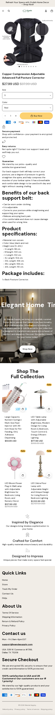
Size (4, 89)
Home (5, 580)
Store (5, 584)
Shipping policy (46, 709)
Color (4, 102)
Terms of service (33, 709)
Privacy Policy (8, 625)
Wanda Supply (30, 705)
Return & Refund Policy (13, 621)
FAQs (4, 598)
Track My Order (9, 589)
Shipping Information (12, 617)
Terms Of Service (10, 612)
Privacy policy (20, 709)
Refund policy (8, 709)
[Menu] (3, 11)
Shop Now (27, 349)
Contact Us (7, 593)
